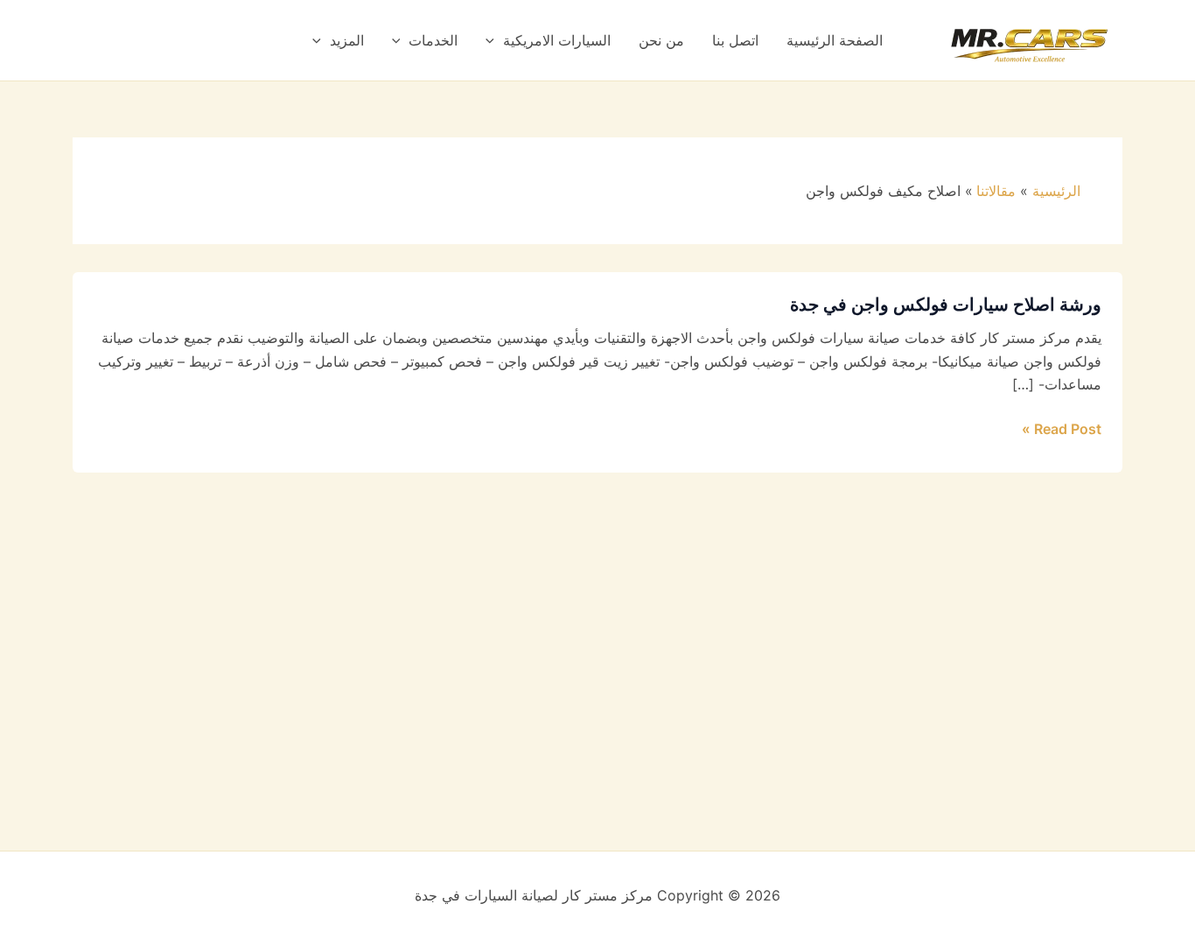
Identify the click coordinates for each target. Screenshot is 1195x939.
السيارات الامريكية (557, 40)
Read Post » (1061, 427)
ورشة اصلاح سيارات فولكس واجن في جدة (945, 304)
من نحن (661, 40)
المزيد (347, 40)
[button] (494, 40)
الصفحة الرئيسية (834, 40)
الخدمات (433, 40)
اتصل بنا (735, 40)
